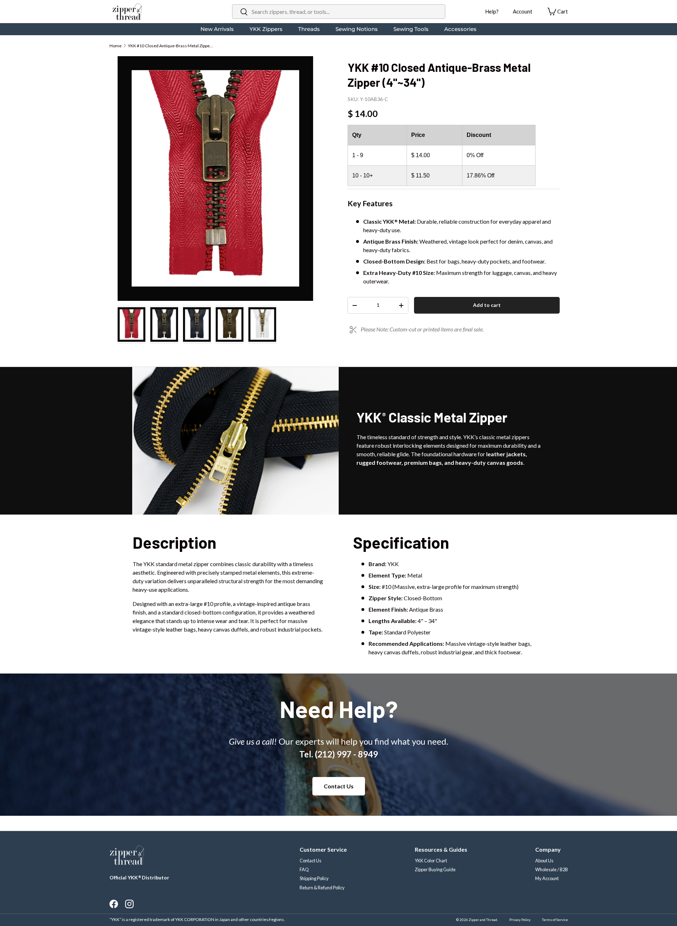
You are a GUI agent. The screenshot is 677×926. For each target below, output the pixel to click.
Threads (309, 29)
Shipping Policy (314, 878)
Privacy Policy (520, 920)
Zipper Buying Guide (435, 869)
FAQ (304, 869)
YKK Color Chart (431, 860)
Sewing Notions (356, 29)
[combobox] (338, 11)
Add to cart (487, 305)
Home (115, 45)
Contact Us (339, 786)
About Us (544, 860)
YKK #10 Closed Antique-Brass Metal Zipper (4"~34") (170, 45)
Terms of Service (555, 920)
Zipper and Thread (483, 920)
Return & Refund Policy (322, 887)
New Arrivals (217, 29)
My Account (547, 878)
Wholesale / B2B (551, 869)
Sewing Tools (411, 29)
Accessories (460, 29)
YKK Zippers (266, 29)
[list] (215, 178)
